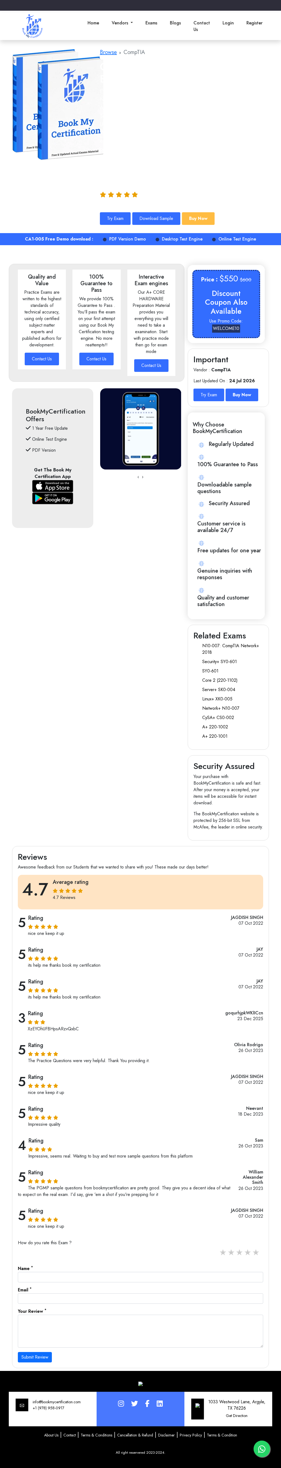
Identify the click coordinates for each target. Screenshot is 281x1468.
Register (254, 23)
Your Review (32, 1311)
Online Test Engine (237, 239)
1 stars (223, 1252)
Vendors (121, 23)
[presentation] (138, 477)
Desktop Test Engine (182, 239)
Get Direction (237, 1415)
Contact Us (201, 26)
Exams (151, 23)
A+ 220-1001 (214, 736)
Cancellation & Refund (135, 1435)
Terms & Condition (222, 1435)
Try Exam (115, 218)
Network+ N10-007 (220, 708)
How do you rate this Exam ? (45, 1243)
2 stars (231, 1252)
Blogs (175, 23)
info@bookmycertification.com (57, 1402)
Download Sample (156, 218)
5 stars (256, 1252)
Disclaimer (166, 1435)
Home (93, 23)
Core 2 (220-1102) (220, 680)
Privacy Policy (191, 1435)
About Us (51, 1435)
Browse (108, 52)
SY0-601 (210, 671)
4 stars (248, 1252)
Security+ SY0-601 (219, 661)
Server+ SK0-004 (218, 689)
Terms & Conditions (96, 1435)
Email (25, 1290)
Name (25, 1268)
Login (228, 23)
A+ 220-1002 (215, 727)
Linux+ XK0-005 (217, 699)
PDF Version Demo (127, 239)
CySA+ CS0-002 (218, 717)
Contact (69, 1435)
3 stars (240, 1252)
